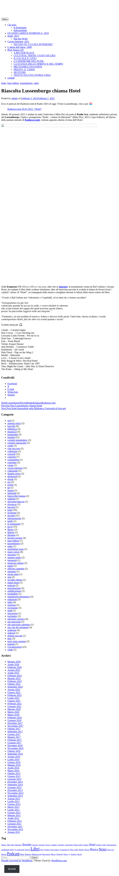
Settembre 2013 (15, 795)
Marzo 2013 (13, 807)
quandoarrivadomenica (18, 596)
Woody (79, 854)
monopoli (12, 560)
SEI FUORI (20, 72)
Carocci (48, 845)
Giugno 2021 (13, 700)
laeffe (10, 521)
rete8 (9, 610)
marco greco (13, 552)
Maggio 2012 (14, 815)
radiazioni (12, 599)
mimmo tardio (14, 557)
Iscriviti (12, 869)
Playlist (23, 403)
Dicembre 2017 (15, 723)
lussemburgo (26, 83)
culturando (12, 471)
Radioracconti (32, 120)
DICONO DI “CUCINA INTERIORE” (33, 44)
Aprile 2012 (13, 818)
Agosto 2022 (13, 689)
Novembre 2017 (15, 726)
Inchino (99, 845)
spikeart (11, 633)
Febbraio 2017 (14, 740)
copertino (12, 462)
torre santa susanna (16, 641)
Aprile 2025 (13, 673)
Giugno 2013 (13, 804)
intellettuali (5, 850)
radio (36, 83)
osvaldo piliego (14, 580)
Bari (12, 845)
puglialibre (12, 593)
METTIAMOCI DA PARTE (28, 66)
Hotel (4, 403)
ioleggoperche (14, 518)
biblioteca (12, 429)
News (103, 849)
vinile (10, 649)
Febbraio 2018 (14, 717)
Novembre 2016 (15, 748)
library (10, 529)
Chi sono (11, 24)
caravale (41, 845)
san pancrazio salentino (18, 624)
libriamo (11, 535)
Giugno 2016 (13, 762)
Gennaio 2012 (14, 823)
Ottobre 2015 (13, 773)
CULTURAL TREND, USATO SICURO (34, 55)
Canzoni (35, 845)
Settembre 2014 (15, 784)
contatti (11, 78)
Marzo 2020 (13, 712)
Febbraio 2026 (14, 667)
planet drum (13, 582)
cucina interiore (14, 468)
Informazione (111, 845)
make (10, 546)
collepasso (12, 451)
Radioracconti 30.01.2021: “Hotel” (24, 109)
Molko (81, 850)
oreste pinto (13, 574)
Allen (9, 845)
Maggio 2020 (14, 709)
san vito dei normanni (18, 627)
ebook (10, 479)
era (8, 482)
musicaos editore (15, 563)
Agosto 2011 (13, 832)
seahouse (11, 630)
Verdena (73, 854)
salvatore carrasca (16, 619)
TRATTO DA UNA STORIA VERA (32, 75)
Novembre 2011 (15, 829)
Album (3, 845)
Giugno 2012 (13, 812)
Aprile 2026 (13, 664)
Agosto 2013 (13, 798)
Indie (104, 845)
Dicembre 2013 (15, 790)
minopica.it (13, 6)
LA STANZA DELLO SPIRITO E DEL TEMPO (38, 64)
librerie (27, 850)
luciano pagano (14, 538)
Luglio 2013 (13, 801)
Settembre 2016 (15, 754)
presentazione (14, 588)
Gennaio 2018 (14, 720)
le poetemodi (13, 524)
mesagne (11, 554)
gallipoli (11, 498)
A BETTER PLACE (24, 52)
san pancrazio (14, 621)
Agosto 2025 (13, 670)
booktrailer (12, 434)
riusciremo (12, 613)
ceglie (10, 445)
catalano (54, 845)
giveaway (12, 504)
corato (10, 465)
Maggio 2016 (14, 765)
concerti (11, 454)
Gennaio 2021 (14, 706)
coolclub (11, 457)
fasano (10, 490)
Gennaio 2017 (14, 742)
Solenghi (59, 854)
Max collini (74, 850)
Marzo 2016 (13, 770)
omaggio (11, 571)
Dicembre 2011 (14, 826)
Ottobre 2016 (13, 751)
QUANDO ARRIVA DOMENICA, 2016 (28, 33)
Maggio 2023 (14, 678)
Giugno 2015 (13, 776)
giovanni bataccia (15, 501)
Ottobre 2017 (13, 728)
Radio (30, 403)
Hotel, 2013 (13, 36)
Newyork (110, 850)
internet (63, 286)
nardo (10, 566)
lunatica (47, 850)
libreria (10, 532)
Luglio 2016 (13, 759)
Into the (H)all (20, 38)
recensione (12, 607)
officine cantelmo (15, 568)
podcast (11, 585)
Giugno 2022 (13, 692)
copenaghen (13, 459)
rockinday (12, 616)
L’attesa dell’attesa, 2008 (19, 47)
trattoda (11, 644)
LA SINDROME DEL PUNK (29, 61)
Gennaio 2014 (14, 787)
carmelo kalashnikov (17, 440)
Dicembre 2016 (15, 745)
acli (9, 420)
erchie (10, 484)
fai (8, 487)
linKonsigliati (20, 30)
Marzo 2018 (13, 714)
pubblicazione (14, 591)
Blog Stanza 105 (15, 50)
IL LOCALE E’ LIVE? (25, 58)
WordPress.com (59, 860)
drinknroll (12, 476)
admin (14, 98)
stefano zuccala (14, 635)
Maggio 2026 (14, 661)
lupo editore (13, 83)
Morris (86, 850)
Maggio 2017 (14, 737)
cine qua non (13, 448)
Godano (86, 845)
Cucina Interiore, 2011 (18, 41)
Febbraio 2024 (14, 675)
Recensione (46, 854)
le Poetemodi (20, 27)
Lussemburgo (13, 403)
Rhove (53, 854)
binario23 (12, 431)
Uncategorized (14, 647)
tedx (9, 638)
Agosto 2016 (13, 756)
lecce (9, 526)
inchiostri (11, 512)
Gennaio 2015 (14, 779)
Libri (35, 848)
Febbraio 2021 (14, 703)
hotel (3, 83)
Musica (94, 849)
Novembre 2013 (15, 793)
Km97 (12, 850)
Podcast (13, 853)
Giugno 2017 (13, 734)
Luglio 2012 (13, 809)
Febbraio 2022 (14, 695)
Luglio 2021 (13, 698)
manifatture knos (15, 549)
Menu (4, 19)
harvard (11, 507)
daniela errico (14, 473)
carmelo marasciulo (16, 443)
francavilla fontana (16, 496)
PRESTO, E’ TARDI (24, 69)
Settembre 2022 (15, 686)
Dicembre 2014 (15, 782)
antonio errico (14, 423)
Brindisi (26, 844)
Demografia (78, 845)
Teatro (65, 854)
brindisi (11, 437)
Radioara (37, 403)
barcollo (11, 426)
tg (69, 854)
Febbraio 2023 (14, 681)
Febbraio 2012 (14, 821)
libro (42, 850)
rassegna (11, 605)
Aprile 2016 (13, 768)
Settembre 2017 (15, 731)
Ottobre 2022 (13, 684)
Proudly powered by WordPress (16, 860)
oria (9, 577)
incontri (11, 515)
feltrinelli (11, 493)
